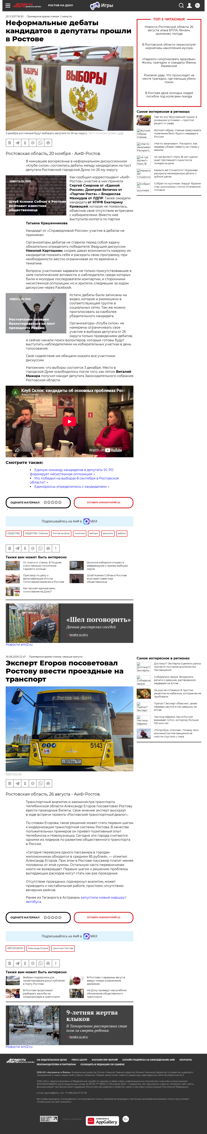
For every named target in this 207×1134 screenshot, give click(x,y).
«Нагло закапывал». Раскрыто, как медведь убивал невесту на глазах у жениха (176, 146)
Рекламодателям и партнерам (56, 1064)
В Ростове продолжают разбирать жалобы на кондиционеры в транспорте (41, 993)
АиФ (120, 133)
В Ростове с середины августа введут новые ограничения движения (106, 980)
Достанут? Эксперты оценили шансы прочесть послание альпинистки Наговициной (177, 666)
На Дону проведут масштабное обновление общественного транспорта (107, 993)
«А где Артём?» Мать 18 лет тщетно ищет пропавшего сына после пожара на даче (176, 160)
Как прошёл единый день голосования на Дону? (39, 590)
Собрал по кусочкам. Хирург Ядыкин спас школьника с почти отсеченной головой (177, 186)
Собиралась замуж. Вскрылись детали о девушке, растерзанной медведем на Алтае (175, 680)
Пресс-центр (79, 1060)
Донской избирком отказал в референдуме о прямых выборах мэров (107, 565)
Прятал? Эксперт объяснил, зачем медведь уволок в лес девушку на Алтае (175, 706)
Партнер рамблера (71, 1119)
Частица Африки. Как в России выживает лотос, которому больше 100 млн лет (176, 720)
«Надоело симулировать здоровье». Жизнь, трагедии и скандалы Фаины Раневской (169, 62)
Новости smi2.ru (19, 644)
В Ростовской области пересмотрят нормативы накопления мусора (169, 46)
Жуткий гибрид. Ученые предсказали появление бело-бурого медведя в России (177, 133)
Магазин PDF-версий (105, 1060)
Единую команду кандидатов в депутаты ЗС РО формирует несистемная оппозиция (72, 472)
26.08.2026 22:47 (16, 656)
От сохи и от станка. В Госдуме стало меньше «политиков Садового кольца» (42, 565)
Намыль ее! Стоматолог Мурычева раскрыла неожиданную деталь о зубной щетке (175, 173)
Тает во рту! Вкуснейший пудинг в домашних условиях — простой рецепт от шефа (175, 120)
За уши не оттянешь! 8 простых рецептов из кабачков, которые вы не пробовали (177, 693)
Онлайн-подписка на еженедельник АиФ (148, 1060)
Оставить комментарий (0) (103, 502)
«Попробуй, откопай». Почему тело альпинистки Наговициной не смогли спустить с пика (176, 733)
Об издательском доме (52, 1060)
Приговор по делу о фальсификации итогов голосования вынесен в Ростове (43, 578)
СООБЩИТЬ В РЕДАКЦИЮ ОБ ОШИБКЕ (102, 1064)
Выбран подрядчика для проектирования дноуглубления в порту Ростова (44, 980)
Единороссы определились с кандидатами (70, 487)
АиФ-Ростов (13, 773)
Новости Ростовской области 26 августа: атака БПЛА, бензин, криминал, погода (169, 30)
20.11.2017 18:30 (14, 16)
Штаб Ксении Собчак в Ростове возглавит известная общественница (107, 578)
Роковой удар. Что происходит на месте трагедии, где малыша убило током (169, 79)
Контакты (186, 1060)
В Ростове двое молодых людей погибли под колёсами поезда (169, 94)
